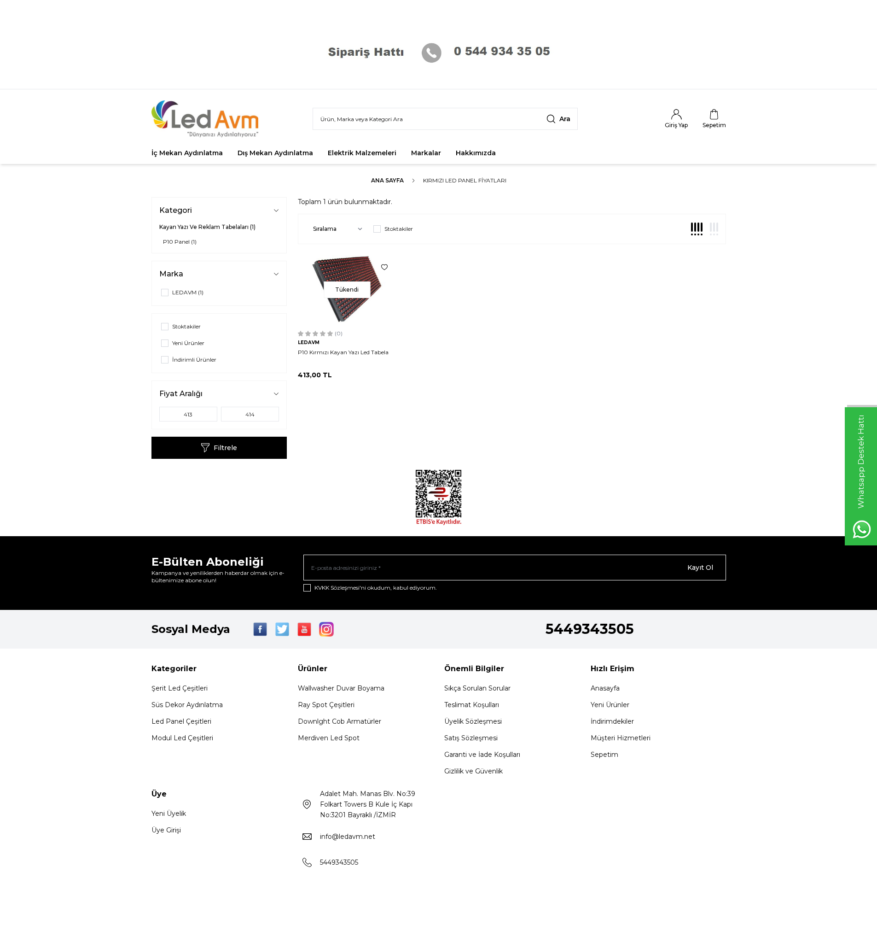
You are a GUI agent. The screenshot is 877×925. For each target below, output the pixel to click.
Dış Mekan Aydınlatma (275, 153)
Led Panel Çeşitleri (181, 721)
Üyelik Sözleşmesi (473, 721)
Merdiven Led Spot (329, 738)
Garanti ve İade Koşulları (482, 754)
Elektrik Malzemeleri (362, 153)
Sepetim (604, 754)
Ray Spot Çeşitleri (326, 705)
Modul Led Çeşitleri (182, 738)
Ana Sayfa (387, 180)
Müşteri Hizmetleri (620, 738)
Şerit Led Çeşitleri (179, 688)
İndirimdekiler (612, 721)
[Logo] (206, 118)
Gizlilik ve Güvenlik (473, 771)
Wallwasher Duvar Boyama (341, 688)
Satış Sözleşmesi (471, 738)
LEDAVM (308, 342)
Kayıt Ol (700, 567)
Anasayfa (605, 688)
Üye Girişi (166, 830)
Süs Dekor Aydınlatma (187, 705)
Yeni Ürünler (610, 705)
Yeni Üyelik (168, 813)
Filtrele (225, 448)
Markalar (426, 153)
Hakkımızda (476, 153)
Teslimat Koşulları (471, 705)
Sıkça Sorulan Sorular (477, 688)
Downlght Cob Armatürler (339, 721)
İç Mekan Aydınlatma (187, 153)
